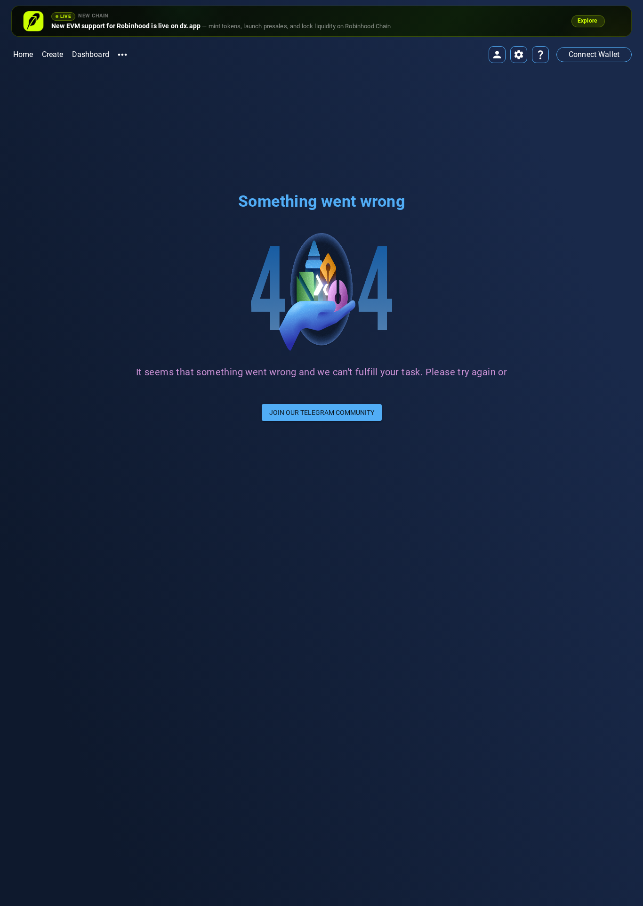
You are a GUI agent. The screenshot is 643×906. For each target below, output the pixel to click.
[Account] (497, 54)
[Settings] (518, 54)
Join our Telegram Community (321, 412)
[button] (594, 54)
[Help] (540, 54)
